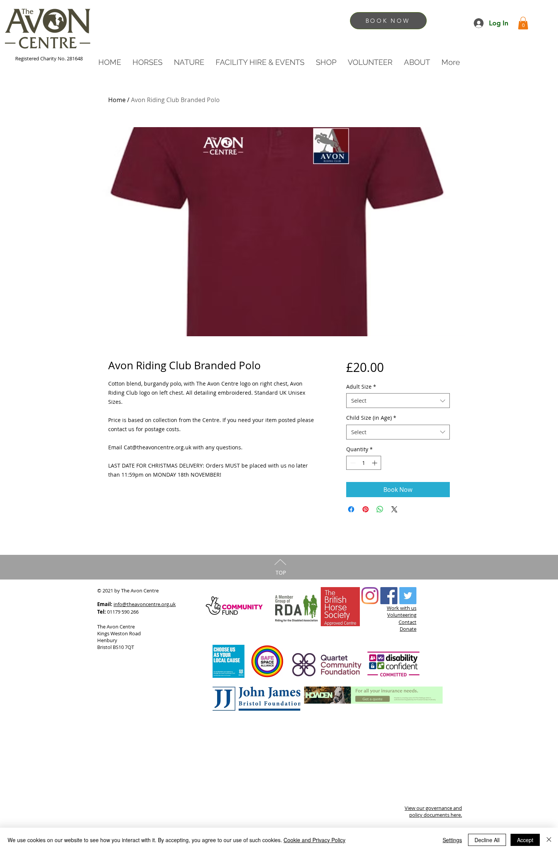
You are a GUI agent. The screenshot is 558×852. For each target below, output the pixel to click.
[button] (523, 23)
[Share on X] (394, 509)
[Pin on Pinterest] (365, 509)
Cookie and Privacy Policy (314, 840)
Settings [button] (452, 840)
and (457, 808)
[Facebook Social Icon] (388, 595)
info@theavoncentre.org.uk (144, 604)
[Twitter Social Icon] (407, 595)
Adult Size (361, 386)
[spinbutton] (363, 462)
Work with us (401, 608)
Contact (407, 622)
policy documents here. (435, 814)
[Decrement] (352, 462)
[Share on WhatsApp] (380, 509)
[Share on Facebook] (351, 509)
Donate (408, 628)
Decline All (487, 840)
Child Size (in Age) (371, 417)
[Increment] (375, 462)
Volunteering (401, 614)
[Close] (548, 840)
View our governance (429, 808)
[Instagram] (369, 595)
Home (117, 100)
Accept (525, 840)
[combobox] (398, 400)
